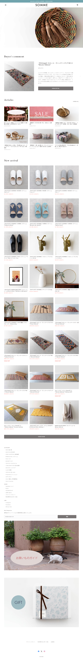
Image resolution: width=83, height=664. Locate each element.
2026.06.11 (58, 125)
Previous (3, 27)
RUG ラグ (8, 458)
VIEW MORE (41, 436)
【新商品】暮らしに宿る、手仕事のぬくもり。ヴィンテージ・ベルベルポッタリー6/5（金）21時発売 (15, 146)
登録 (67, 516)
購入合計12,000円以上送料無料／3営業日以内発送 (41, 1)
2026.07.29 (33, 125)
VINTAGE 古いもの (10, 472)
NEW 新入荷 (9, 449)
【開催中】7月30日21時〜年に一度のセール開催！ (41, 123)
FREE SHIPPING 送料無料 (12, 454)
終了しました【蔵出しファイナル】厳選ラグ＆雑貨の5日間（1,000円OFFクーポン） (15, 123)
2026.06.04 (7, 149)
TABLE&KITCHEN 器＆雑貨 (12, 465)
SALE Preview (9, 481)
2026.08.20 (7, 125)
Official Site (9, 506)
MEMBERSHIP (9, 490)
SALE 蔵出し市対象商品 (11, 479)
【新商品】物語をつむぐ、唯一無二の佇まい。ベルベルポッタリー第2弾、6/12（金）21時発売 (66, 123)
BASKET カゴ (9, 461)
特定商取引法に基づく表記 (11, 496)
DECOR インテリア (11, 467)
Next (79, 27)
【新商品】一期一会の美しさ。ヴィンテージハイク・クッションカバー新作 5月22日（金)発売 (41, 146)
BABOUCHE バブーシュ (12, 456)
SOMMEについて (9, 486)
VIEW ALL (76, 101)
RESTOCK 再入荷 (10, 452)
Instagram (8, 502)
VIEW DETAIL (56, 88)
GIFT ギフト (9, 476)
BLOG (7, 488)
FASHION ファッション (11, 474)
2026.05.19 (58, 148)
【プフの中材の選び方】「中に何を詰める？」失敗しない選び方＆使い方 (66, 146)
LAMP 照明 (8, 470)
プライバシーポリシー (10, 494)
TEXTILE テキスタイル (11, 463)
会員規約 (52, 641)
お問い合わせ (9, 492)
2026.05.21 (32, 148)
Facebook (8, 504)
